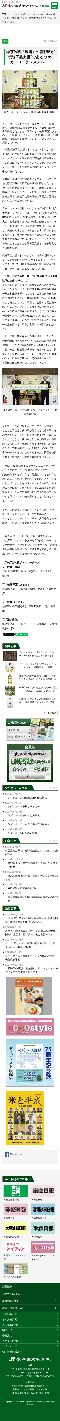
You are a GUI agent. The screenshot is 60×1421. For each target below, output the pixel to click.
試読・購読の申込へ (18, 736)
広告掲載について (12, 1324)
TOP (4, 14)
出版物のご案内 (11, 1300)
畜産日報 (38, 1199)
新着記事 (7, 1286)
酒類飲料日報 (40, 1218)
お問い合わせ (9, 1314)
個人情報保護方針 (12, 1351)
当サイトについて (12, 1340)
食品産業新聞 (12, 1199)
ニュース (15, 14)
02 (41, 14)
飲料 (25, 14)
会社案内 (7, 1335)
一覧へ (54, 787)
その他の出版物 (13, 1276)
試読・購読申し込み (13, 1308)
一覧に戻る (51, 712)
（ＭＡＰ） (40, 1372)
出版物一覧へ (14, 729)
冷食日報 (38, 1236)
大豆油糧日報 (12, 1236)
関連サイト (8, 1330)
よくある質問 (9, 1319)
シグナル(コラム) (11, 1293)
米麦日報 (10, 1218)
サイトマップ (9, 1346)
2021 (34, 14)
